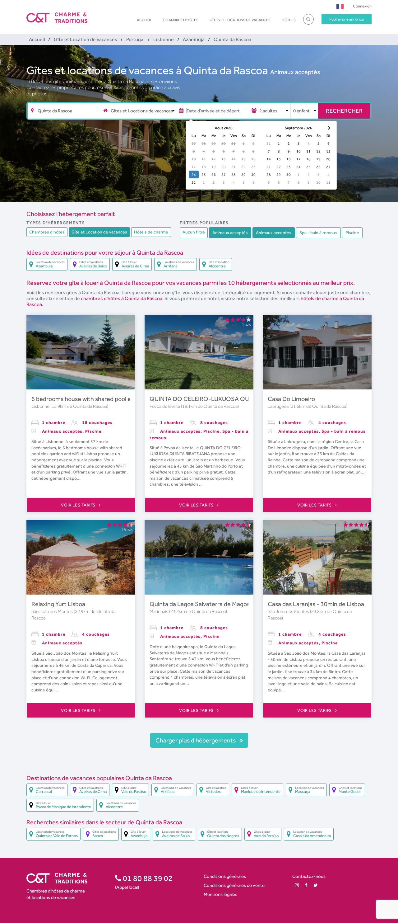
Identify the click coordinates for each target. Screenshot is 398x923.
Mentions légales (220, 894)
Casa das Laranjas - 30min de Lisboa (316, 603)
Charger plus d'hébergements (196, 740)
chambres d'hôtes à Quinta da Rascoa (121, 298)
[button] (340, 6)
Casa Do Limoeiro (291, 398)
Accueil (144, 20)
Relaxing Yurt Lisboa (58, 603)
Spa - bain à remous (318, 232)
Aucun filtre (194, 231)
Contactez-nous (309, 876)
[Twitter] (315, 885)
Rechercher (344, 110)
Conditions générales (225, 876)
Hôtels (289, 20)
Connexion (362, 6)
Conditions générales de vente (234, 885)
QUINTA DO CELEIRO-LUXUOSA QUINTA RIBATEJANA (224, 398)
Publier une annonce (346, 19)
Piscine (352, 232)
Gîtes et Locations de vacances (240, 20)
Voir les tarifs (78, 504)
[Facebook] (306, 885)
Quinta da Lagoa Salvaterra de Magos (200, 603)
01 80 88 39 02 (147, 878)
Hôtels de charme (151, 231)
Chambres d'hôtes (180, 20)
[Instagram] (296, 885)
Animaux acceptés (295, 71)
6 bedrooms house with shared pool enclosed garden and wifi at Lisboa (125, 398)
